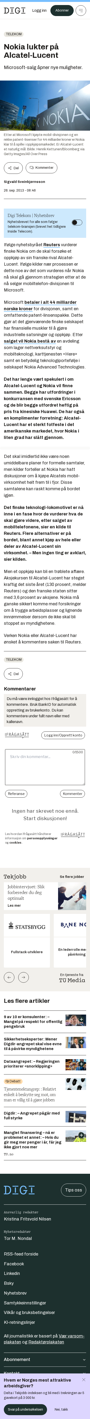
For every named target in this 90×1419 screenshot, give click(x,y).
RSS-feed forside (21, 1254)
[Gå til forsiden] (14, 10)
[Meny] (81, 10)
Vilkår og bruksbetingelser (29, 1312)
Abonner (62, 10)
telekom (14, 34)
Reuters (51, 244)
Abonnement (17, 1359)
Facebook (14, 1263)
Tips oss (73, 1190)
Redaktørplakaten (46, 1342)
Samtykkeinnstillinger (25, 1303)
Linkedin (12, 1273)
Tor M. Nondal (18, 1238)
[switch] (77, 222)
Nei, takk (61, 1409)
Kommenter (44, 167)
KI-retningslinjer (19, 1322)
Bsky (9, 1283)
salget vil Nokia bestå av (30, 341)
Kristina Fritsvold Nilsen (27, 1219)
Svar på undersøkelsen (25, 1409)
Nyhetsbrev (15, 1293)
